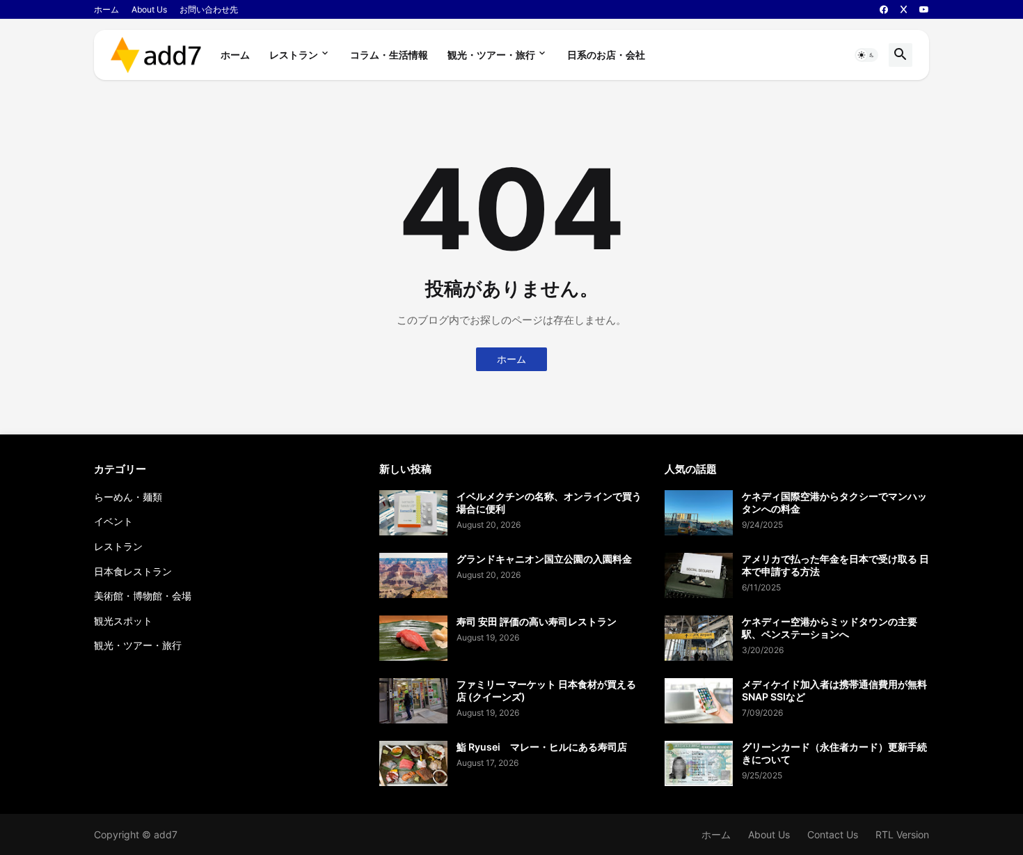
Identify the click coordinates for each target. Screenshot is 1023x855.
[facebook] (884, 9)
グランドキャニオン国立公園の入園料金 (544, 559)
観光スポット (123, 621)
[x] (904, 9)
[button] (866, 55)
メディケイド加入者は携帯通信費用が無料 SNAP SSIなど (835, 690)
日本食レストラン (133, 571)
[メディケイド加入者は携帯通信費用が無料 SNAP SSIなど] (699, 700)
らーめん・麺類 (128, 497)
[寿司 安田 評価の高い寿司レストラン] (413, 638)
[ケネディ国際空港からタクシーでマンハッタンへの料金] (699, 512)
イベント (113, 521)
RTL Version (902, 834)
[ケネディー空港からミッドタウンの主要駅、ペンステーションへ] (699, 638)
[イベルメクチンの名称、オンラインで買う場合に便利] (413, 512)
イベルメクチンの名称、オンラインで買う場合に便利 (549, 502)
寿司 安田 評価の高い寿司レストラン (537, 621)
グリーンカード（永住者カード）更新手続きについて (834, 753)
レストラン (293, 55)
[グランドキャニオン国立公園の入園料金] (413, 575)
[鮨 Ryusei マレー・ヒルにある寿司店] (413, 763)
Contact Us (832, 834)
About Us (149, 9)
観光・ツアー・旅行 (491, 55)
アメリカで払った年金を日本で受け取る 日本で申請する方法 (835, 565)
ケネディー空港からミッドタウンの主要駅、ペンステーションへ (829, 627)
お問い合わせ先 (209, 9)
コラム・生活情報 (389, 55)
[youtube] (924, 9)
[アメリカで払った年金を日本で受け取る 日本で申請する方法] (699, 575)
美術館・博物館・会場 (142, 596)
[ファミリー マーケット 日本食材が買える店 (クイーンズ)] (413, 700)
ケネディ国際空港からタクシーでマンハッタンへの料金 (834, 502)
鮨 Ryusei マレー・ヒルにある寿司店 (542, 747)
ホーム (106, 9)
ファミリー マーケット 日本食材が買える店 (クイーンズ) (546, 690)
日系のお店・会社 (606, 55)
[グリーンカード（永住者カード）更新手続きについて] (699, 763)
